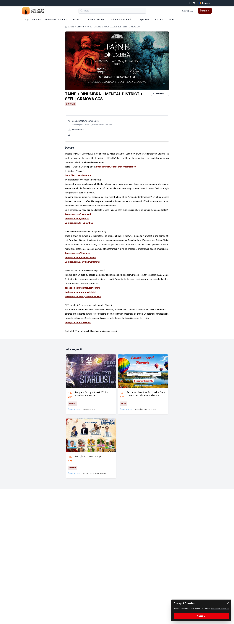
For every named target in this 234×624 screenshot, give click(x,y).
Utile (172, 19)
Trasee (76, 19)
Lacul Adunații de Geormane (145, 409)
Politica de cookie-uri (220, 609)
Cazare (159, 19)
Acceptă (201, 616)
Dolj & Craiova (31, 19)
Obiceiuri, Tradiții (95, 19)
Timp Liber (143, 19)
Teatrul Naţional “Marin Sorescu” (94, 473)
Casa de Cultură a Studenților (85, 121)
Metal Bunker (78, 129)
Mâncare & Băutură (121, 19)
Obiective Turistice (55, 19)
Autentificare (188, 11)
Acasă (71, 27)
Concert (80, 27)
